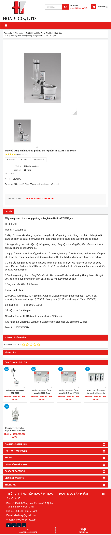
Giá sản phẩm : (15, 198)
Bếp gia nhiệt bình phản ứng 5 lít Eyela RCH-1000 (15, 429)
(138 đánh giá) (22, 154)
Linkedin (40, 160)
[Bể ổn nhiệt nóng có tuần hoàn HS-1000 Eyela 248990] (41, 377)
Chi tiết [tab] (8, 212)
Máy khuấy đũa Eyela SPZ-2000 (15, 391)
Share (11, 160)
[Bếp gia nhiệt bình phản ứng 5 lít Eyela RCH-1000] (14, 414)
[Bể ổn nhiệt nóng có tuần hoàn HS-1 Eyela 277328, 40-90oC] (68, 377)
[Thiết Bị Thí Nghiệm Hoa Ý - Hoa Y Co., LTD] (19, 20)
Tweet (25, 160)
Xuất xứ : (18, 166)
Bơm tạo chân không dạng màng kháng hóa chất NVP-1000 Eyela (96, 393)
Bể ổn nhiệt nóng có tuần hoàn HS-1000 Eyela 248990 (42, 393)
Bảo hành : (18, 170)
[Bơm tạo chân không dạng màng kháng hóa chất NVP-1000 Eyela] (95, 377)
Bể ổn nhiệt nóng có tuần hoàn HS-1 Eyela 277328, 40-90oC (69, 393)
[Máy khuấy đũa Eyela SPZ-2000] (14, 377)
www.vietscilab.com (26, 519)
